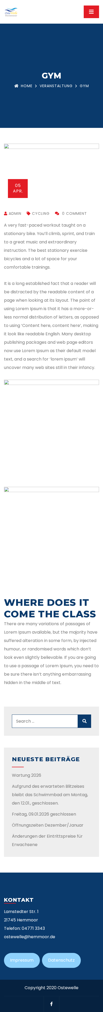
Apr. (18, 188)
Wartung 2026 (26, 775)
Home (26, 85)
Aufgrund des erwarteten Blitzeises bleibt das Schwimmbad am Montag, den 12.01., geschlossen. (50, 794)
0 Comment (74, 213)
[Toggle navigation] (91, 12)
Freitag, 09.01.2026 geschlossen (44, 814)
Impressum (22, 960)
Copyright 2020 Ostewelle (51, 988)
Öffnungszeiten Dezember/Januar (47, 825)
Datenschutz (61, 960)
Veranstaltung (56, 85)
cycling (41, 213)
